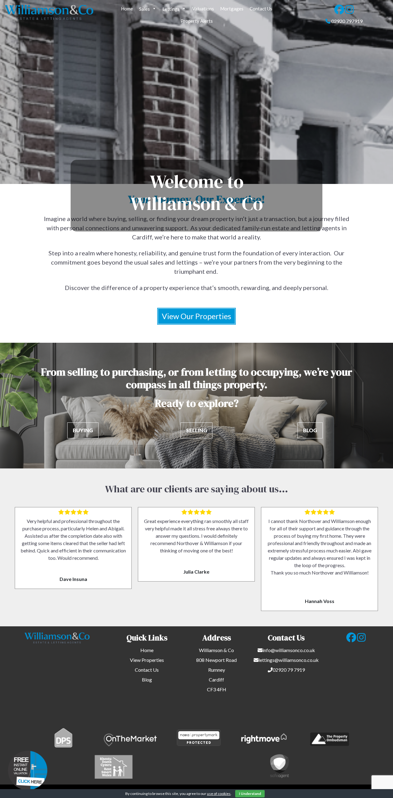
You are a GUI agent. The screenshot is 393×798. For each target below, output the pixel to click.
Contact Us (261, 8)
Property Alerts (197, 21)
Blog (147, 679)
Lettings (171, 9)
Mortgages (231, 8)
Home (127, 8)
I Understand (250, 793)
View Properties (147, 660)
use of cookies (219, 793)
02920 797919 (347, 21)
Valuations (203, 8)
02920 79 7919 (289, 670)
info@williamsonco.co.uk (289, 650)
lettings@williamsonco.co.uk (289, 660)
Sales (144, 9)
